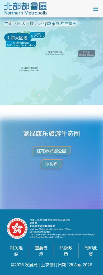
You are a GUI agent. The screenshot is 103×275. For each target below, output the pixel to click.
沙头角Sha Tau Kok (37, 35)
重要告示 (41, 250)
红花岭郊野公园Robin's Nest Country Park (21, 44)
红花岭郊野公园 (51, 151)
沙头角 (51, 164)
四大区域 (25, 23)
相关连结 (16, 250)
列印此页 (91, 250)
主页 (8, 23)
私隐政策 (66, 250)
